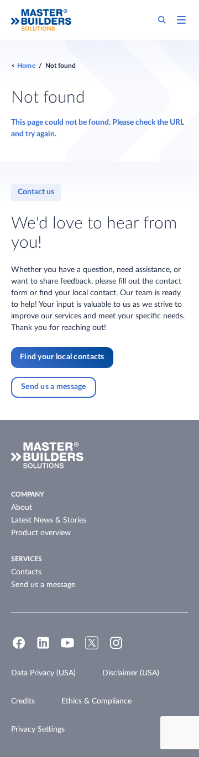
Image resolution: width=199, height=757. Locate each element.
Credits (23, 701)
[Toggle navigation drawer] (181, 19)
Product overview (41, 533)
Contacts (26, 572)
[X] (92, 647)
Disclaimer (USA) (130, 673)
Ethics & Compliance (96, 701)
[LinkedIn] (43, 647)
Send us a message (43, 585)
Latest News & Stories (48, 520)
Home (26, 65)
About (21, 507)
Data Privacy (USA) (43, 673)
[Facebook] (19, 647)
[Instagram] (116, 647)
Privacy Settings (38, 729)
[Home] (41, 20)
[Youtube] (67, 647)
